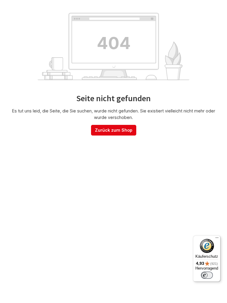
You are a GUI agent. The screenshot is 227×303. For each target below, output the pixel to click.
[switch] (207, 275)
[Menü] (216, 239)
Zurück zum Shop (113, 130)
